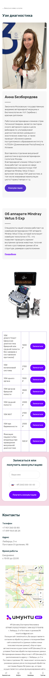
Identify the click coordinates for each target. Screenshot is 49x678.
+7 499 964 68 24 (11, 531)
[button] (15, 188)
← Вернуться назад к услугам (12, 8)
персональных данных (37, 651)
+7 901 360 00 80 (11, 527)
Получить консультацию (24, 495)
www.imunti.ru (17, 642)
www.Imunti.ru (21, 637)
